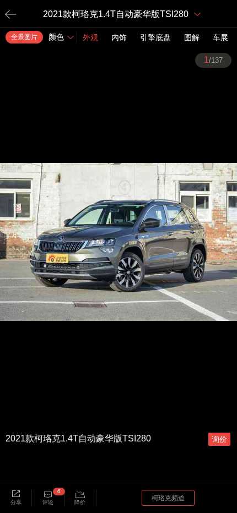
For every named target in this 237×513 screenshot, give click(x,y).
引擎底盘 (155, 37)
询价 (219, 439)
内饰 (119, 37)
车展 (220, 37)
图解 (192, 37)
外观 (90, 37)
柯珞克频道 (168, 498)
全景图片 (24, 37)
